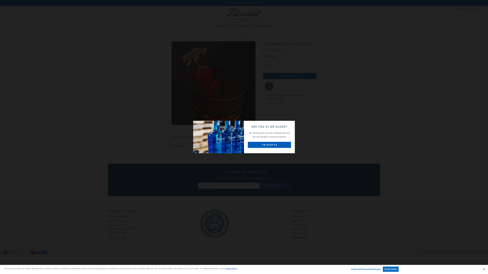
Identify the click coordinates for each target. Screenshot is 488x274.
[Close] (484, 269)
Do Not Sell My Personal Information (366, 269)
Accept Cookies (391, 269)
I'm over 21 (269, 144)
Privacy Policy (231, 269)
